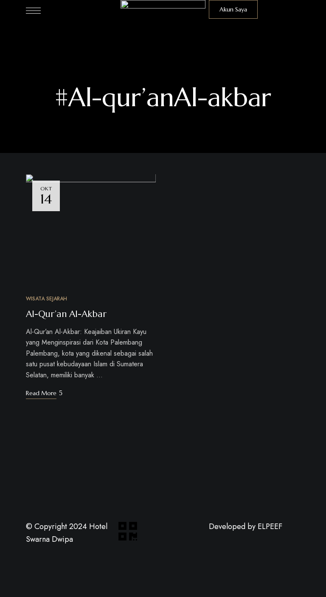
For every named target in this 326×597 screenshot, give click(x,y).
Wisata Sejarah (46, 299)
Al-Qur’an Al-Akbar (66, 314)
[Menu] (33, 10)
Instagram (242, 536)
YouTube (227, 536)
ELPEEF (270, 526)
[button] (233, 9)
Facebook (211, 536)
